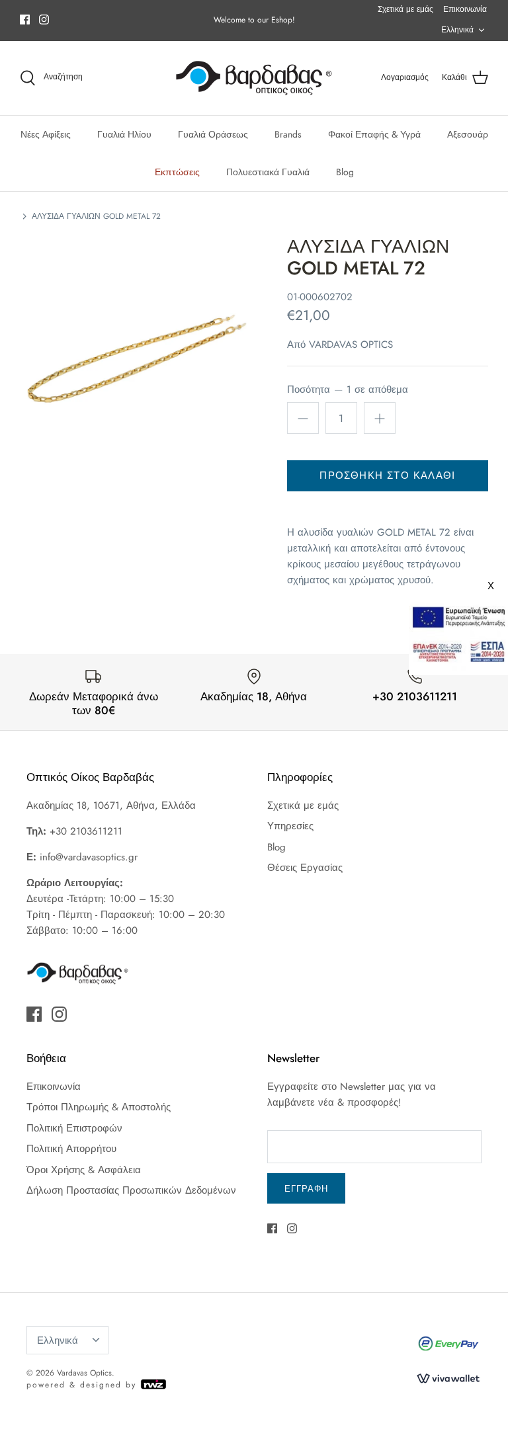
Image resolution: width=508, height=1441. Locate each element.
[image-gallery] (137, 352)
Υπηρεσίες (290, 826)
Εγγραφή (306, 1188)
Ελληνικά (457, 30)
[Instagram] (44, 19)
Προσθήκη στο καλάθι (387, 475)
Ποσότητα (347, 390)
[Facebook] (25, 19)
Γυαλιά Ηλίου (124, 134)
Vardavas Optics (84, 1373)
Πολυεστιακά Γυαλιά (268, 172)
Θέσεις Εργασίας (305, 867)
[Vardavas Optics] (254, 78)
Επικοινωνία (465, 9)
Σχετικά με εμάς (405, 9)
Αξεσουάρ (467, 134)
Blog (345, 172)
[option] (137, 352)
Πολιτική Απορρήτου (71, 1148)
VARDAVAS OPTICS (351, 344)
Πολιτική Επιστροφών (74, 1128)
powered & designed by (83, 1385)
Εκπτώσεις (177, 172)
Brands (288, 134)
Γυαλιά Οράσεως (213, 134)
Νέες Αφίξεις (46, 134)
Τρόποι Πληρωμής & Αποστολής (98, 1107)
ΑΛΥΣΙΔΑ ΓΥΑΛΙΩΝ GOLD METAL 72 (96, 216)
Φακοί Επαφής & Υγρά (374, 134)
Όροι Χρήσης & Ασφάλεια (83, 1170)
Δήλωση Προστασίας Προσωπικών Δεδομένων (131, 1190)
